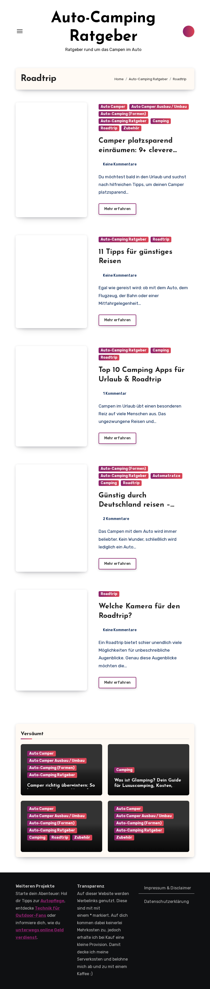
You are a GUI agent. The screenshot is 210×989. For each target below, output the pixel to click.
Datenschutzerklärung (166, 901)
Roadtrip (109, 128)
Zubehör (131, 128)
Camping (161, 121)
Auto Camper (113, 107)
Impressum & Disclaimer (167, 888)
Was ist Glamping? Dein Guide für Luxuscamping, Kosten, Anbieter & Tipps (147, 786)
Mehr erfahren (117, 209)
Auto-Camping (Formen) (123, 114)
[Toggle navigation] (20, 31)
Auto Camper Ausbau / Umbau (159, 107)
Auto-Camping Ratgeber (123, 121)
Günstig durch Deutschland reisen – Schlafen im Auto (134, 505)
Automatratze (166, 476)
